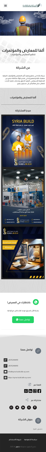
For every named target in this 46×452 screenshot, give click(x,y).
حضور (18, 447)
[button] (5, 6)
